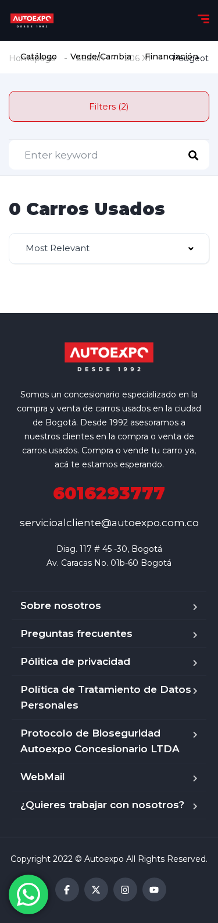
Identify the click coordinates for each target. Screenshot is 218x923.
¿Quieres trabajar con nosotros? (102, 805)
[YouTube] (154, 889)
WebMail (42, 777)
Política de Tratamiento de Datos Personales (105, 697)
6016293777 (109, 493)
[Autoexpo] (32, 20)
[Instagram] (125, 889)
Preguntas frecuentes (76, 633)
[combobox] (109, 248)
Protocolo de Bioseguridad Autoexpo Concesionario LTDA (100, 741)
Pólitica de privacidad (75, 661)
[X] (96, 889)
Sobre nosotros (60, 605)
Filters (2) (109, 106)
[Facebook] (67, 889)
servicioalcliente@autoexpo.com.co (109, 523)
